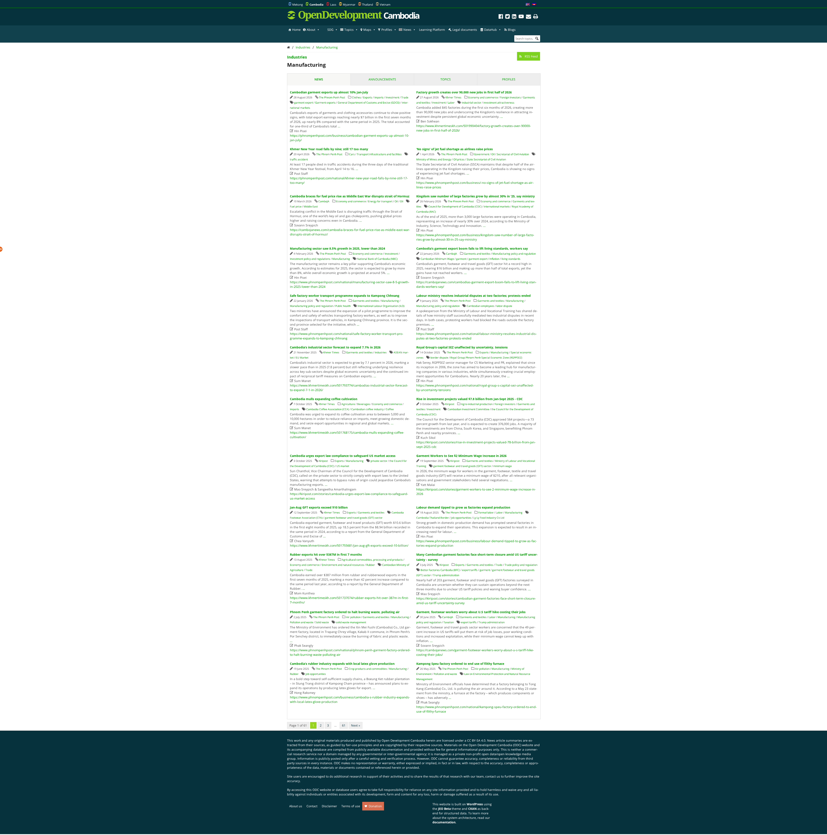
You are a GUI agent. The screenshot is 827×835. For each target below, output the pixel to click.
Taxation (448, 622)
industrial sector (471, 102)
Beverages (363, 404)
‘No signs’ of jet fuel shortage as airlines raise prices (454, 149)
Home (296, 30)
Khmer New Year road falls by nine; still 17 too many (329, 149)
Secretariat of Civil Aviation (513, 154)
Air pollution (353, 617)
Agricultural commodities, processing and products (372, 559)
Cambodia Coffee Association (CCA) (327, 409)
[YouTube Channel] (521, 17)
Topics (349, 30)
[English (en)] (528, 4)
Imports (379, 97)
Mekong (297, 4)
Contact (311, 806)
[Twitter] (507, 17)
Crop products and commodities (368, 669)
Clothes (356, 97)
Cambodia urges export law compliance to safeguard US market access (342, 456)
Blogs (512, 30)
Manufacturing (327, 47)
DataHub (490, 30)
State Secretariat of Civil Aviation (486, 159)
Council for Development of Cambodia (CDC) (455, 206)
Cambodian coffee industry (367, 409)
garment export (303, 102)
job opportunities (461, 518)
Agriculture (348, 404)
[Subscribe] (528, 17)
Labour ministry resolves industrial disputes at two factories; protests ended (473, 296)
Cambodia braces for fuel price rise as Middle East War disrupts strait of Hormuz (349, 196)
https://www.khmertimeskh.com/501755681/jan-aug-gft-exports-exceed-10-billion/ (349, 545)
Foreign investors (510, 97)
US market (342, 466)
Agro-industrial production (477, 404)
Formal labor (486, 512)
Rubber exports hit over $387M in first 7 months (326, 554)
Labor (451, 102)
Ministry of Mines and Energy (433, 159)
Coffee (390, 409)
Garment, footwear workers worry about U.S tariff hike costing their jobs (470, 612)
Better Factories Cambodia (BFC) (440, 570)
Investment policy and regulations (310, 259)
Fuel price (296, 206)
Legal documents (464, 30)
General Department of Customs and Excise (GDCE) (369, 102)
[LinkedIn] (514, 17)
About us (295, 806)
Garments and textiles (477, 253)
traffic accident (299, 159)
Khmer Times (453, 97)
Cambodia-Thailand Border (432, 518)
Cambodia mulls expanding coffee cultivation (323, 399)
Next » (355, 725)
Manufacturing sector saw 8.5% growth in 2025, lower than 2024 (337, 248)
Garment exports (325, 102)
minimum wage (502, 466)
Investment (392, 97)
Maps (367, 30)
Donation (375, 806)
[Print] (535, 17)
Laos (333, 4)
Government (481, 154)
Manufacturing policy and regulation (514, 253)
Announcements (382, 79)
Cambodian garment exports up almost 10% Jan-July (329, 92)
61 (343, 725)
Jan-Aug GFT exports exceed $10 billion (319, 507)
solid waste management (351, 622)
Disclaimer (329, 806)
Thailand (367, 4)
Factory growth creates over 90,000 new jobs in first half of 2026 (464, 92)
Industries (303, 47)
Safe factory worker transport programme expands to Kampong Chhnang (344, 296)
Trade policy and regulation (521, 565)
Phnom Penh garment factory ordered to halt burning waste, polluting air (345, 612)
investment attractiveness (498, 102)
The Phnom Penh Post (332, 97)
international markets (497, 206)
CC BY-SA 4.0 (476, 740)
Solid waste (322, 622)
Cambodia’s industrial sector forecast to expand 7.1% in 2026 (335, 347)
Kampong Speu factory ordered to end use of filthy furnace (460, 664)
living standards (510, 259)
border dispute (439, 357)
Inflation (494, 259)
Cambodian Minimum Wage (437, 259)
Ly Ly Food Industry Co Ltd (488, 518)
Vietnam (385, 4)
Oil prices (459, 159)
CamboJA (323, 201)
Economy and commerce (483, 97)
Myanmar (349, 4)
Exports (367, 97)
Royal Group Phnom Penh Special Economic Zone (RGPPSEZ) (486, 357)
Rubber (370, 565)
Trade (404, 97)
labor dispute (504, 306)
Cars (352, 154)
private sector (379, 461)
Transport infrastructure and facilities (379, 154)
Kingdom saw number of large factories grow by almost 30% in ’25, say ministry (475, 196)
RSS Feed (531, 56)
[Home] (288, 47)
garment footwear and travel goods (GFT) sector (462, 466)
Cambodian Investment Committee (468, 409)
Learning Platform (432, 30)
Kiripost (449, 404)
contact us (492, 776)
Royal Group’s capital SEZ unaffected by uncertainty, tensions (462, 347)
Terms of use (350, 806)
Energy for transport (380, 201)
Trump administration (446, 575)
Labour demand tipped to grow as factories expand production (463, 507)
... (339, 126)
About (311, 30)
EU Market (302, 357)
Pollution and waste (301, 622)
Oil (492, 154)
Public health (343, 306)
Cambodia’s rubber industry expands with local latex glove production (342, 664)
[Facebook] (501, 17)
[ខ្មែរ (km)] (534, 4)
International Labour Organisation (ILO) (381, 306)
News (407, 30)
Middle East (311, 206)
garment (461, 259)
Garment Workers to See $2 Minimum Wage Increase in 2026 (461, 456)
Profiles (386, 30)
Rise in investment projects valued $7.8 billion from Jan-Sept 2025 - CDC (469, 399)
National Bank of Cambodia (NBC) (377, 259)
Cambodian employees (480, 306)
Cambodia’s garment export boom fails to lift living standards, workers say (472, 248)
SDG (330, 30)
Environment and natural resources (343, 565)
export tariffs (469, 570)
